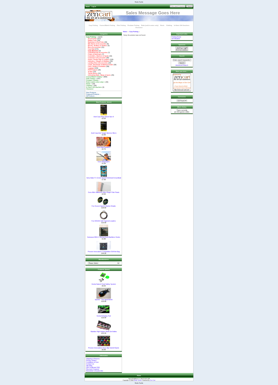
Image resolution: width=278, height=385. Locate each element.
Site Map (89, 365)
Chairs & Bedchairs (93, 54)
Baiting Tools (91, 40)
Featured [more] (103, 269)
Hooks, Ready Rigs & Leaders (97, 59)
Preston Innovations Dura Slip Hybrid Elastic (103, 348)
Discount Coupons (92, 369)
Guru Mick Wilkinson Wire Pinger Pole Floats (103, 192)
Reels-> (89, 84)
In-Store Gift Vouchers (181, 25)
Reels (162, 25)
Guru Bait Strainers (103, 147)
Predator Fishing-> (92, 80)
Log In (94, 6)
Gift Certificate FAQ (93, 367)
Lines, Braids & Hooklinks (96, 66)
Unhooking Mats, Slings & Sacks (98, 75)
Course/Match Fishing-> (94, 77)
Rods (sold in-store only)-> (95, 82)
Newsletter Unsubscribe (94, 371)
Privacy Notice (91, 360)
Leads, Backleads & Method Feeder (99, 64)
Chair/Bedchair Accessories (96, 52)
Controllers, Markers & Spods (97, 56)
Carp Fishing (133, 31)
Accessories (91, 38)
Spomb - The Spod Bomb (104, 299)
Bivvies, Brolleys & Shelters (96, 45)
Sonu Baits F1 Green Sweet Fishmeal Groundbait (103, 178)
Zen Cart (152, 380)
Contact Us (90, 364)
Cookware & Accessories (96, 58)
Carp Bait (90, 49)
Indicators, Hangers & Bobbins (97, 61)
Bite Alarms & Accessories (96, 44)
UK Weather (176, 38)
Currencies (182, 97)
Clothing (169, 25)
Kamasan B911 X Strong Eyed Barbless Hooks (103, 237)
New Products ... (92, 92)
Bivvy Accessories (93, 47)
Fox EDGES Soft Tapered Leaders (104, 221)
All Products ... (91, 96)
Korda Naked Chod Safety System (104, 284)
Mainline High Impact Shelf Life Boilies (104, 331)
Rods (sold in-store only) (149, 25)
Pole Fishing (121, 25)
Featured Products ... (93, 94)
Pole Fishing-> (91, 78)
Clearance (139, 27)
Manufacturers (104, 259)
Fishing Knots (176, 37)
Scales (89, 71)
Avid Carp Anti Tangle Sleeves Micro (103, 133)
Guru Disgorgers (104, 162)
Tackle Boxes (91, 73)
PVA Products (91, 70)
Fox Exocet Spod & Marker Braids (104, 206)
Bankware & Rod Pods (95, 42)
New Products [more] (103, 102)
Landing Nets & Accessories (97, 63)
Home (88, 6)
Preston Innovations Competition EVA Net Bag (104, 251)
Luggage (90, 68)
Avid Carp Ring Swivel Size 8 (104, 117)
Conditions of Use (92, 362)
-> (91, 37)
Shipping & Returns (93, 359)
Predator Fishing (133, 25)
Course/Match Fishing (107, 25)
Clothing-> (89, 85)
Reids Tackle (138, 380)
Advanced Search (181, 65)
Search (181, 56)
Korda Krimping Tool (104, 316)
